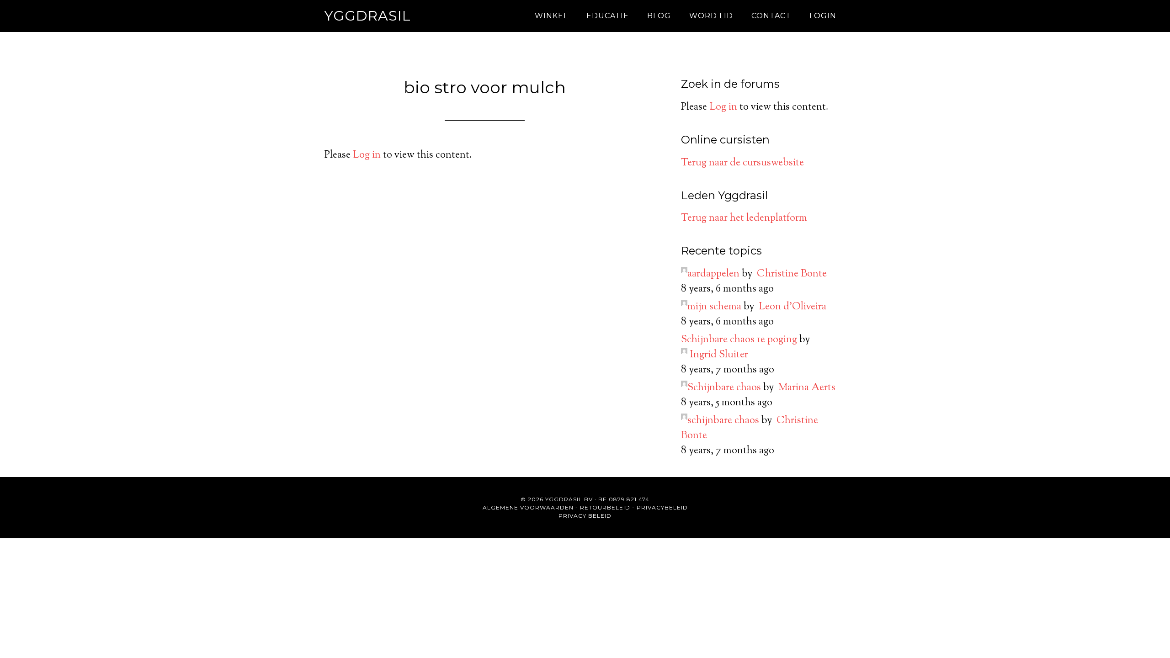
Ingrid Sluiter (719, 355)
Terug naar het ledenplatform (744, 218)
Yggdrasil (367, 15)
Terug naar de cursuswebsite (742, 163)
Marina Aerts (806, 388)
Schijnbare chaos (724, 388)
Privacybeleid (662, 507)
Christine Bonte (792, 274)
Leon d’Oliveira (792, 307)
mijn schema (714, 307)
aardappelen (713, 274)
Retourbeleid (605, 507)
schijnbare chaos (723, 421)
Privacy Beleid (585, 515)
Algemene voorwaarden (528, 507)
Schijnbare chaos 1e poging (739, 340)
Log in (367, 155)
